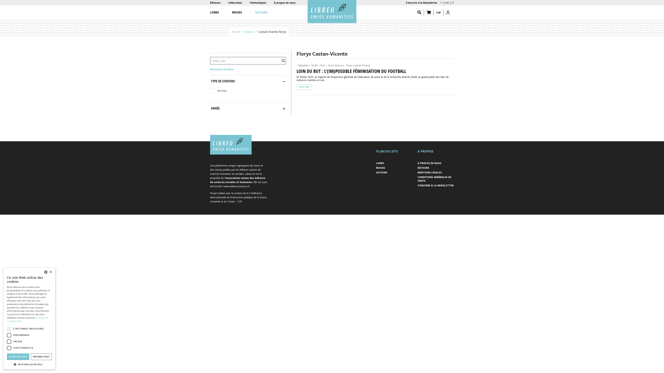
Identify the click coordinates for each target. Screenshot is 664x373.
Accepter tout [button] (18, 356)
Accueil (236, 32)
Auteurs (249, 32)
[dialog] (29, 319)
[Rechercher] (419, 12)
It (453, 2)
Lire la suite (304, 87)
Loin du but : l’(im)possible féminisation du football (351, 71)
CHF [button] (438, 12)
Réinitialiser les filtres (222, 69)
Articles (222, 90)
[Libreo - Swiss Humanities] (332, 11)
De (447, 2)
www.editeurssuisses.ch (236, 186)
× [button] (50, 272)
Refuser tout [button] (41, 356)
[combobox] (46, 272)
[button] (429, 12)
